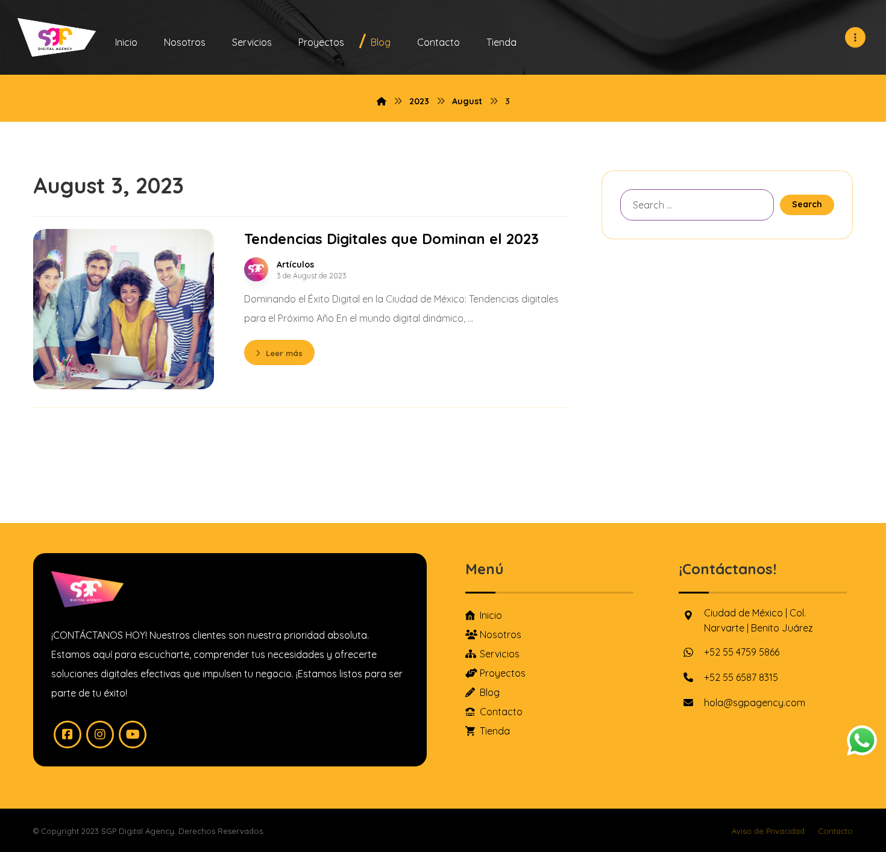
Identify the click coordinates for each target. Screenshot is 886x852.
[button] (855, 37)
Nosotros (500, 634)
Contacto (501, 712)
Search (807, 204)
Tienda (495, 731)
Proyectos (503, 673)
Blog (490, 692)
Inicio (491, 615)
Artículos (295, 264)
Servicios (500, 654)
